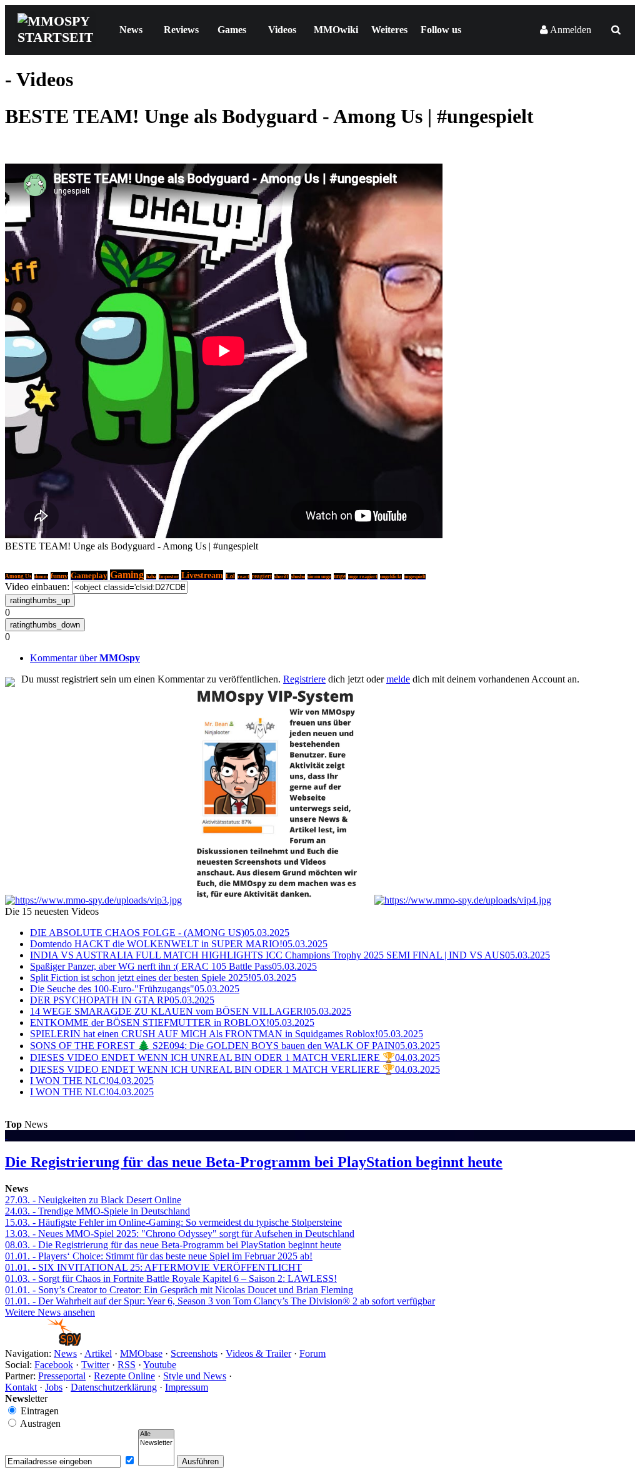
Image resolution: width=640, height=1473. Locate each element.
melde (398, 679)
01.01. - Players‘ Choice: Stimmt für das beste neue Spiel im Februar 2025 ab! (158, 1256)
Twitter (95, 1364)
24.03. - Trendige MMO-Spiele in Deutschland (97, 1211)
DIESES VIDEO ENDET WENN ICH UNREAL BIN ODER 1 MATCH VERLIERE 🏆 (235, 1057)
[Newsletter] (156, 1443)
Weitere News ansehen (50, 1312)
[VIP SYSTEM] (93, 900)
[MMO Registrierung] (462, 900)
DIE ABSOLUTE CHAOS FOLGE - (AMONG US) (159, 932)
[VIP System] (278, 900)
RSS (127, 1364)
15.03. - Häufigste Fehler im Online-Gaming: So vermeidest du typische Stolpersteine (173, 1222)
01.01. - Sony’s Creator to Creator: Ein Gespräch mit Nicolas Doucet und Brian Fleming (179, 1289)
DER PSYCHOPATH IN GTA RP (122, 1000)
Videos (282, 29)
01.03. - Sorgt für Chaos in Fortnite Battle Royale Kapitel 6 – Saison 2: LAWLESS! (171, 1278)
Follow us (441, 29)
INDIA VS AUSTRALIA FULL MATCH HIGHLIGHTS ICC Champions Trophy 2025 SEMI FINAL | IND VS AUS (290, 955)
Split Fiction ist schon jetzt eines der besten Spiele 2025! (163, 977)
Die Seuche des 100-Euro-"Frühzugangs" (134, 988)
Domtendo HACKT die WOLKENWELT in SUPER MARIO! (179, 943)
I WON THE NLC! (92, 1080)
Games (232, 29)
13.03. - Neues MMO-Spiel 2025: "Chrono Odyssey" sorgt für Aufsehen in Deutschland (179, 1233)
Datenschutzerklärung (114, 1387)
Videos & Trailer (258, 1353)
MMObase (141, 1353)
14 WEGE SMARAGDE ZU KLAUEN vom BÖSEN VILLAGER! (190, 1011)
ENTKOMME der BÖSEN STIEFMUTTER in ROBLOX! (172, 1022)
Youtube (159, 1364)
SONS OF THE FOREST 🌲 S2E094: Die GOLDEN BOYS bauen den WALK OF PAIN (235, 1045)
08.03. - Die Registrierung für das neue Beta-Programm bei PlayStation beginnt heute (173, 1244)
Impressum (186, 1387)
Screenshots (194, 1353)
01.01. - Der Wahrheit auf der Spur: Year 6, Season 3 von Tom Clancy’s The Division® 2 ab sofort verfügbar (220, 1301)
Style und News (194, 1376)
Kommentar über (85, 658)
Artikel (98, 1353)
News (130, 29)
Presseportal (62, 1376)
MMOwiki (336, 29)
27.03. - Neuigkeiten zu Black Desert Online (93, 1200)
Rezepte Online (124, 1376)
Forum (312, 1353)
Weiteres (389, 29)
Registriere (304, 679)
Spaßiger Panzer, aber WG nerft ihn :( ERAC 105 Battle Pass (173, 966)
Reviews (181, 29)
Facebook (53, 1364)
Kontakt (21, 1387)
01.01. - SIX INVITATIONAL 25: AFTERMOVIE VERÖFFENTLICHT (153, 1267)
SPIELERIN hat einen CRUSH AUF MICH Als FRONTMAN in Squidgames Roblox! (226, 1033)
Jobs (53, 1387)
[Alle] (156, 1434)
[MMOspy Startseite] (43, 1342)
